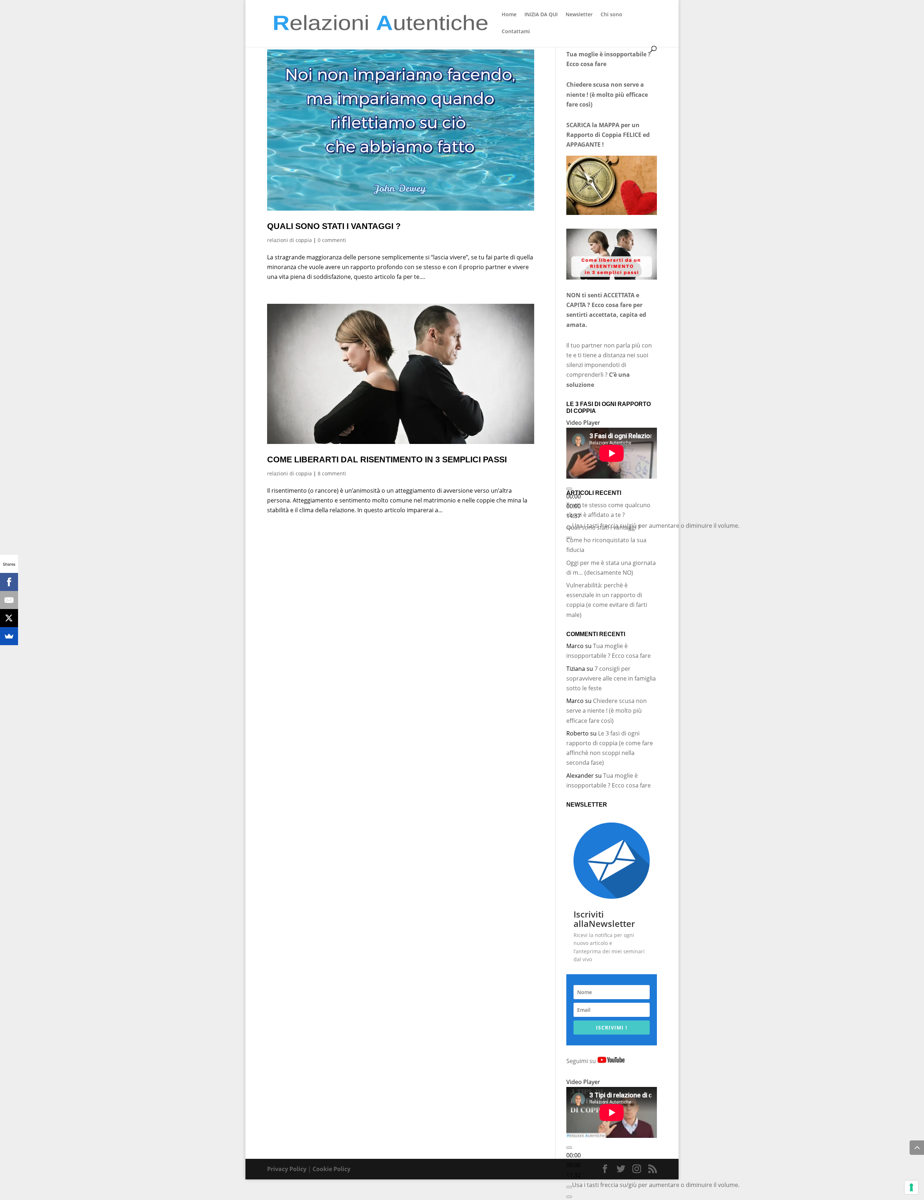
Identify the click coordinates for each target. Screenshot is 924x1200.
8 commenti (332, 473)
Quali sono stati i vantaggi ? (334, 226)
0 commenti (332, 240)
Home (509, 15)
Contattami (516, 32)
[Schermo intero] (569, 1197)
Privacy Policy (286, 1169)
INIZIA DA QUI (541, 15)
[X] (9, 618)
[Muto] (569, 1187)
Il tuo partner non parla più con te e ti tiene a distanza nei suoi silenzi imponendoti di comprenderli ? (609, 365)
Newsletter (579, 15)
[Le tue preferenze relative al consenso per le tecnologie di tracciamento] (911, 1187)
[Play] (569, 489)
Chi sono (611, 15)
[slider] (656, 526)
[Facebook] (9, 582)
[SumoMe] (9, 636)
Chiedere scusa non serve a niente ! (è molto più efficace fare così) (606, 710)
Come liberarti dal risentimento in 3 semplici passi (387, 459)
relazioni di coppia (289, 240)
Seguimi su (581, 1061)
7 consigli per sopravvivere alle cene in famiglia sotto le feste (611, 678)
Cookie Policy (331, 1169)
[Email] (9, 600)
